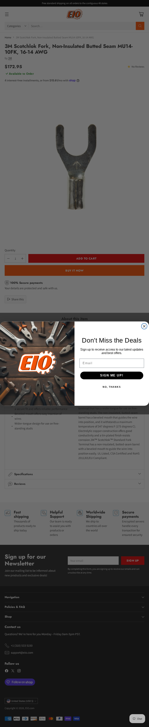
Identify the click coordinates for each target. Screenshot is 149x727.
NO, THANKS (112, 386)
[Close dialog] (144, 326)
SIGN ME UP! (111, 375)
